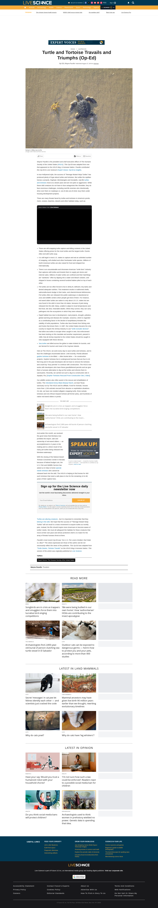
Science (59, 7)
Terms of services (61, 505)
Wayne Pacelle (70, 63)
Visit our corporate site (114, 871)
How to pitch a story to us (93, 893)
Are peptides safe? (94, 12)
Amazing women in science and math (87, 849)
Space (78, 7)
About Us (85, 886)
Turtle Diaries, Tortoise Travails (48, 548)
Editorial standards (55, 893)
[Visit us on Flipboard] (98, 3)
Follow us (78, 156)
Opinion (96, 63)
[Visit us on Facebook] (86, 3)
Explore (96, 7)
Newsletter (88, 156)
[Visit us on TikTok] (101, 3)
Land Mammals (82, 49)
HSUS (60, 164)
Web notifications (123, 890)
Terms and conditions (124, 886)
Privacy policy (19, 890)
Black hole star (110, 12)
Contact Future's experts (58, 886)
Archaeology (41, 7)
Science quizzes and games (114, 845)
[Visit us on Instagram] (92, 3)
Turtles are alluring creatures (47, 519)
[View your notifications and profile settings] (128, 3)
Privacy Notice (43, 507)
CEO (62, 63)
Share (41, 156)
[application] (64, 224)
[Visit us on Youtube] (95, 3)
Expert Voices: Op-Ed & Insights (69, 170)
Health (51, 7)
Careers (16, 893)
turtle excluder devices (80, 329)
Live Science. (77, 551)
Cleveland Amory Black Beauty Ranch (59, 383)
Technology (87, 7)
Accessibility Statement (23, 886)
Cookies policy (53, 890)
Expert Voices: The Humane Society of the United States (56, 560)
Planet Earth (69, 7)
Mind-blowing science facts (114, 856)
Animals (31, 7)
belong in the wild (43, 522)
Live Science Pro (126, 12)
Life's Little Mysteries (51, 845)
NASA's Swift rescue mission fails (72, 12)
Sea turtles (43, 343)
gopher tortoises (43, 356)
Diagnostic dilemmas (51, 850)
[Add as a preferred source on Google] (79, 877)
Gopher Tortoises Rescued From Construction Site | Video (68, 375)
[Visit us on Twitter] (89, 3)
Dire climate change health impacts (46, 12)
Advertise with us (89, 890)
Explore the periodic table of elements (87, 852)
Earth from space (49, 847)
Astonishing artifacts (50, 853)
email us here (77, 464)
